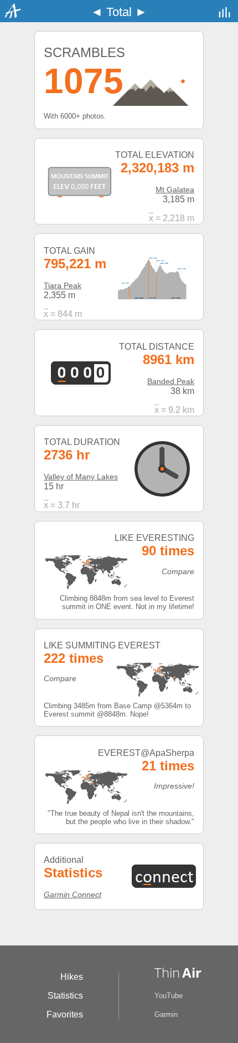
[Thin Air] (10, 16)
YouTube (168, 995)
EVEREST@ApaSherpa (146, 753)
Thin (167, 972)
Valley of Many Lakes (81, 476)
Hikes (71, 976)
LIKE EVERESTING (154, 538)
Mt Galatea (175, 189)
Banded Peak (170, 381)
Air (191, 972)
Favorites (64, 1014)
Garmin (166, 1014)
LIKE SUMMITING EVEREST (102, 645)
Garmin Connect (72, 894)
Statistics (65, 995)
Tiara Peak (62, 285)
